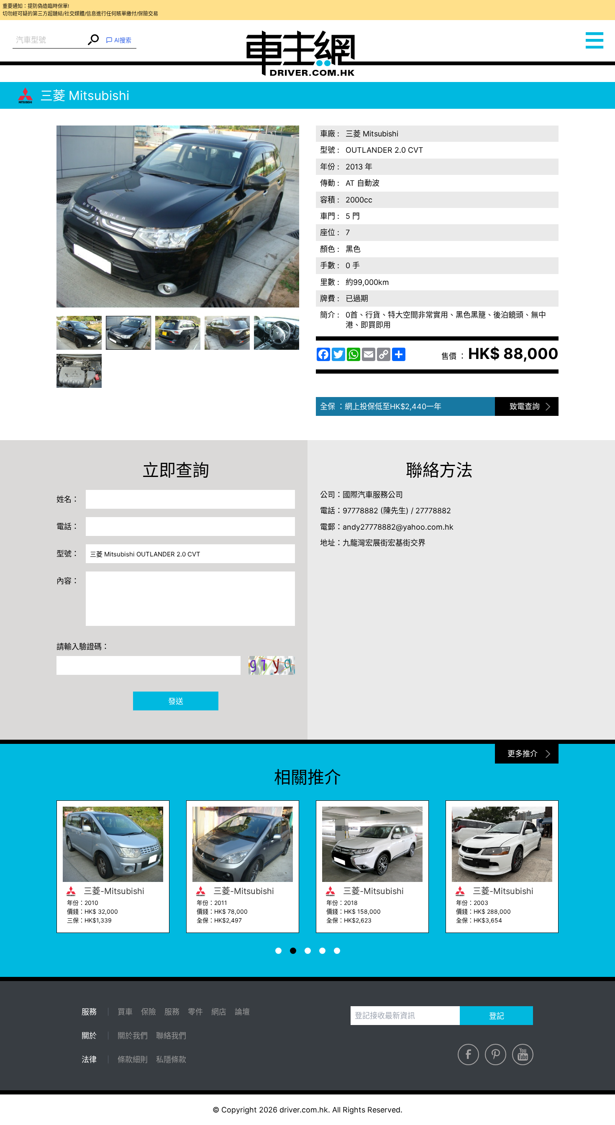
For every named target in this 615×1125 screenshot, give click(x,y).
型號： (67, 553)
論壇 (242, 1011)
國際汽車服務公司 (373, 494)
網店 (218, 1011)
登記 (496, 1016)
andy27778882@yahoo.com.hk (398, 527)
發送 (175, 701)
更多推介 (522, 753)
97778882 (360, 510)
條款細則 (133, 1059)
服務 (171, 1011)
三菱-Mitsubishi (112, 891)
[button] (79, 333)
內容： (67, 581)
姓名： (67, 499)
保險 (148, 1011)
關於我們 (133, 1035)
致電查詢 (525, 406)
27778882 (433, 510)
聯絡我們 (171, 1035)
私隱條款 (171, 1059)
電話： (67, 526)
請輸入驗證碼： (82, 646)
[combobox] (49, 40)
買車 (125, 1011)
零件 (195, 1011)
